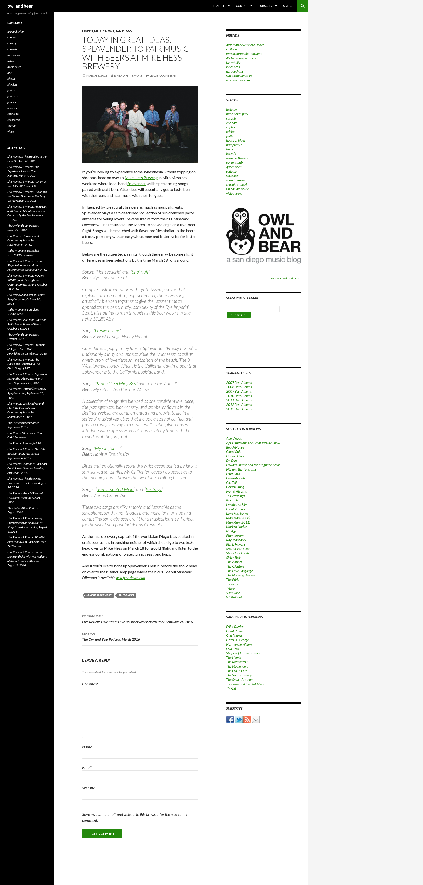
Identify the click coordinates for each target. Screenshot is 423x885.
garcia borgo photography (244, 53)
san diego (123, 31)
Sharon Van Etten (238, 549)
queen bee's (233, 167)
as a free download (130, 577)
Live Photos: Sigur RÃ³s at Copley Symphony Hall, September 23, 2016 (26, 393)
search (288, 5)
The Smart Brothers (239, 679)
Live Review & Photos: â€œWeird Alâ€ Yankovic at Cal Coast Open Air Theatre (27, 542)
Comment (90, 683)
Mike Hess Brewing (141, 177)
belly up (231, 109)
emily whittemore (128, 75)
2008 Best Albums (239, 387)
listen (87, 31)
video (10, 131)
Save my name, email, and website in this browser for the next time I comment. (134, 817)
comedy (12, 43)
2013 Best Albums (239, 409)
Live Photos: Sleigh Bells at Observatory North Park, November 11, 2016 (23, 240)
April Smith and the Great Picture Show (253, 443)
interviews (13, 55)
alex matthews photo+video (245, 45)
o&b (9, 73)
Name (87, 746)
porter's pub (234, 162)
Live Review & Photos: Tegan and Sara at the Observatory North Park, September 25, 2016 (27, 378)
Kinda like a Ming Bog (116, 383)
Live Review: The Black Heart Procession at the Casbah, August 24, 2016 (27, 483)
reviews (12, 108)
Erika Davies (234, 626)
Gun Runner (234, 635)
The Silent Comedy (239, 675)
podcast (12, 90)
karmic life (233, 62)
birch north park (237, 114)
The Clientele (235, 566)
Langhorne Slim (236, 504)
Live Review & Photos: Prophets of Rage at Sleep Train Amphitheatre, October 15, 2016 (27, 349)
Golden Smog (235, 487)
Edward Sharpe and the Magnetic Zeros (253, 465)
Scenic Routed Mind (115, 489)
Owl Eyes (232, 649)
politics (11, 102)
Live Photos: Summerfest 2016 (25, 443)
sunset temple (235, 180)
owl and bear (20, 6)
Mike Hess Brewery (99, 595)
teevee (11, 125)
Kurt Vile (232, 500)
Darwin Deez (235, 456)
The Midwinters (236, 662)
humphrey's (234, 145)
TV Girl (231, 688)
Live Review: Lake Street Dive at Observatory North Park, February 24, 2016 (137, 619)
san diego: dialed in (239, 76)
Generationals (235, 478)
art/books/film (15, 31)
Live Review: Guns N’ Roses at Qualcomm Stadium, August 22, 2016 (26, 497)
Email (87, 767)
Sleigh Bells (233, 557)
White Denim (235, 597)
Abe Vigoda (234, 438)
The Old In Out (236, 671)
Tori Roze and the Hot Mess (245, 684)
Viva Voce (233, 593)
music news (104, 31)
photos (11, 78)
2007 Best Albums (239, 382)
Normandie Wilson (239, 644)
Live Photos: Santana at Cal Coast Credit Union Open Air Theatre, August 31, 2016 (27, 468)
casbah (231, 118)
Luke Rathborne (237, 513)
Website (88, 787)
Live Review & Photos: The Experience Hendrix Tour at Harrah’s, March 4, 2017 (23, 171)
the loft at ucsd (236, 184)
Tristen (230, 588)
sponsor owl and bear (286, 278)
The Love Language (239, 571)
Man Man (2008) (238, 518)
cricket (230, 131)
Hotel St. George (237, 640)
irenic (230, 149)
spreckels (232, 176)
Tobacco (232, 584)
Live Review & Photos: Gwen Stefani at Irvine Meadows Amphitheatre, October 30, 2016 (27, 265)
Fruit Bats (233, 474)
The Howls (233, 657)
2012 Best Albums (239, 404)
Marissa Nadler (236, 526)
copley (230, 127)
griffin (230, 136)
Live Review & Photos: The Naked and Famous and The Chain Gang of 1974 (23, 364)
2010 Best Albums (239, 396)
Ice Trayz (154, 489)
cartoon (11, 37)
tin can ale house (237, 189)
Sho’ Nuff (140, 271)
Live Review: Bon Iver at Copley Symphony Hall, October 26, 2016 (26, 299)
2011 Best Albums (239, 400)
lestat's (231, 153)
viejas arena (234, 193)
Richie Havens (235, 544)
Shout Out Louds (237, 553)
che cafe (231, 123)
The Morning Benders (240, 575)
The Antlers (234, 562)
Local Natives (235, 509)
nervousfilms (234, 71)
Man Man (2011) (238, 522)
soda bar (232, 171)
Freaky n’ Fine (107, 330)
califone (231, 49)
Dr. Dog (231, 460)
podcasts (12, 96)
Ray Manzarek (236, 540)
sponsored (13, 120)
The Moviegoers (237, 666)
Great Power (235, 631)
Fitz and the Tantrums (241, 469)
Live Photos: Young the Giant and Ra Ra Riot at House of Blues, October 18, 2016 (26, 324)
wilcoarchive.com (238, 80)
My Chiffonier (107, 448)
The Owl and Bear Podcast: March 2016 (111, 636)
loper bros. (233, 67)
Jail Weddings (235, 496)
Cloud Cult (233, 451)
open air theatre (237, 158)
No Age (231, 531)
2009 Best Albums (239, 391)
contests (12, 49)
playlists (12, 84)
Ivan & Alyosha (236, 491)
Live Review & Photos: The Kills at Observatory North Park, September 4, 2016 (26, 453)
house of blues (235, 140)
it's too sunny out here (241, 58)
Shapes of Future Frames (243, 653)
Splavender (136, 183)
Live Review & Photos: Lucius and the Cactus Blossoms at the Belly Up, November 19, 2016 (27, 196)
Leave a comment (163, 75)
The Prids (232, 579)
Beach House (235, 447)
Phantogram (235, 535)
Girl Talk (232, 482)
